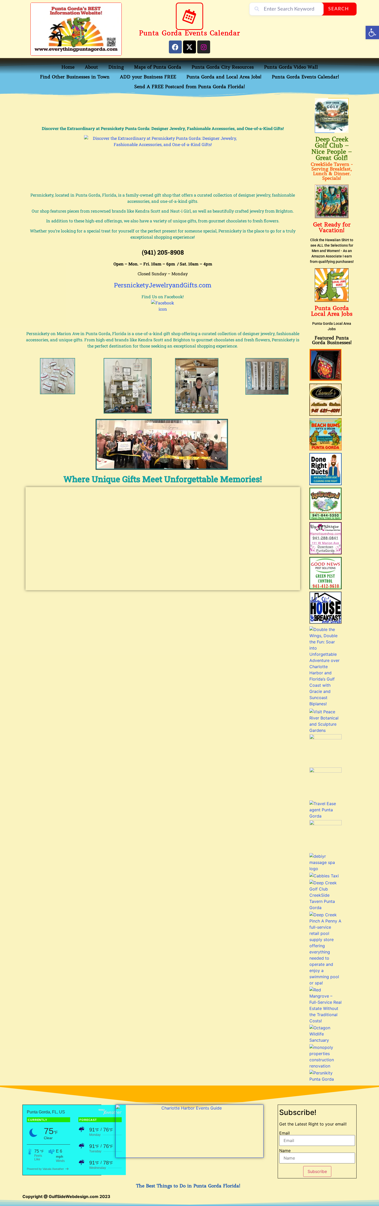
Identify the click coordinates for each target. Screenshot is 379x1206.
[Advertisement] (163, 109)
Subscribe (317, 1171)
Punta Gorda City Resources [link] (223, 67)
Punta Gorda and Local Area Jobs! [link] (223, 77)
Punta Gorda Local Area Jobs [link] (331, 311)
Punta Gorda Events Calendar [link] (189, 33)
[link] (372, 32)
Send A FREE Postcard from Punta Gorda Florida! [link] (189, 87)
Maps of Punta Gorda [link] (157, 67)
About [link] (91, 67)
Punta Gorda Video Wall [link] (291, 67)
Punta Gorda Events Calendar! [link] (305, 77)
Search (338, 9)
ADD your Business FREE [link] (148, 77)
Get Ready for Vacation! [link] (331, 227)
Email (284, 1133)
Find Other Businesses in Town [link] (75, 77)
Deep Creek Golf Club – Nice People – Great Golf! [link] (331, 149)
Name (285, 1150)
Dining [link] (116, 67)
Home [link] (68, 67)
